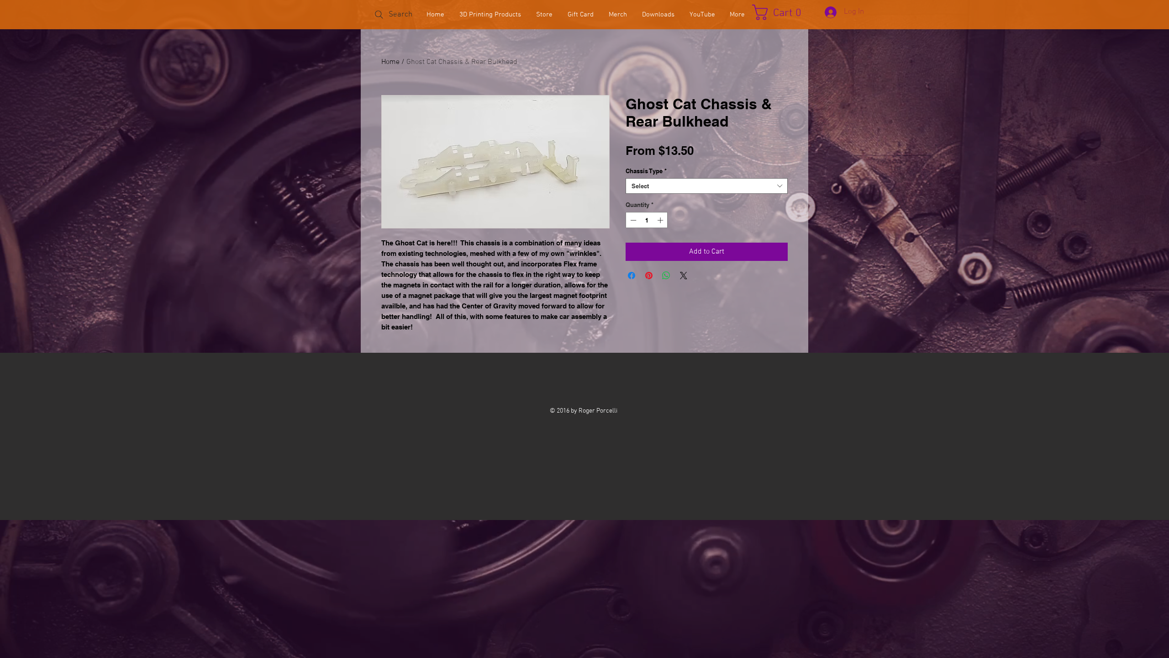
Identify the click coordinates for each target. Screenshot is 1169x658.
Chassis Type (646, 171)
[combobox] (707, 186)
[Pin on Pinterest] (648, 275)
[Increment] (661, 220)
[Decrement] (632, 220)
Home (390, 62)
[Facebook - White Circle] (583, 382)
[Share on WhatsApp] (666, 275)
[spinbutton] (647, 220)
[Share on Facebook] (631, 275)
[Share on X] (683, 275)
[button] (781, 12)
